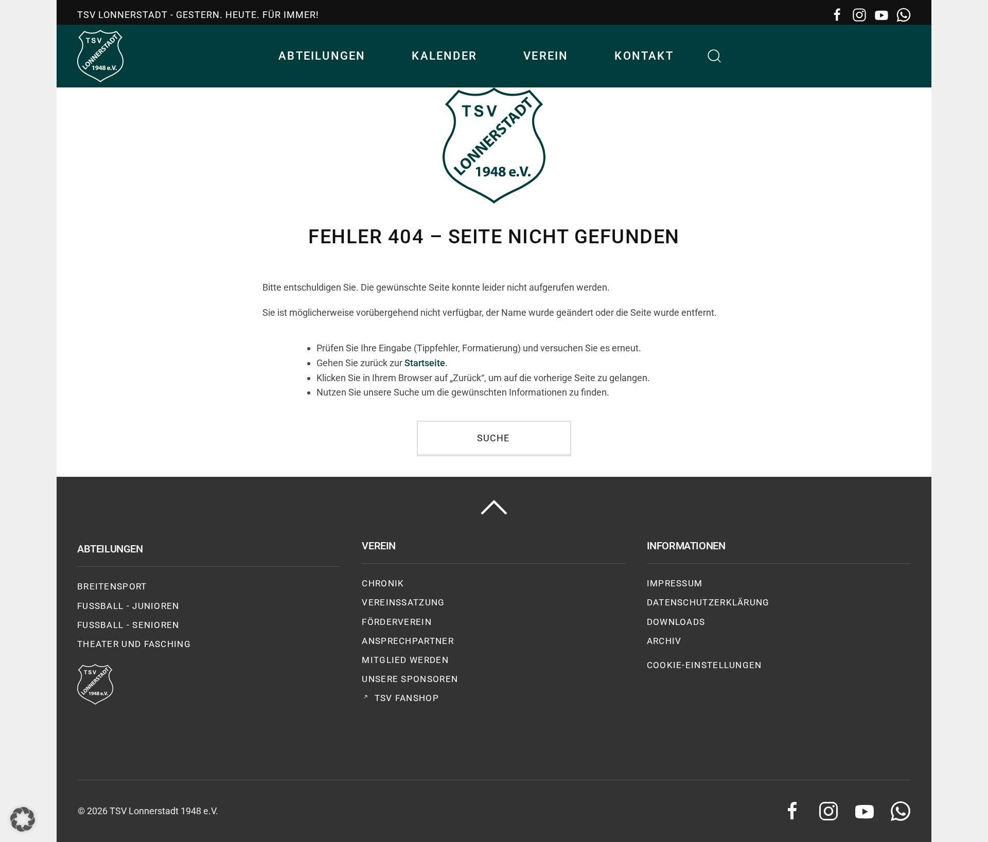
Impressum (675, 583)
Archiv (664, 641)
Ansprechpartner (408, 641)
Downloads (676, 622)
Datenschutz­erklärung (708, 602)
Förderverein (397, 622)
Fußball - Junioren (128, 606)
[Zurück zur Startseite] (100, 56)
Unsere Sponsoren (410, 679)
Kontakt (643, 55)
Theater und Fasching (134, 644)
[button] (714, 56)
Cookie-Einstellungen (704, 665)
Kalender (444, 55)
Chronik (383, 583)
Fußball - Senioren (128, 625)
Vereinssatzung (403, 602)
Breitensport (112, 586)
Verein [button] (545, 55)
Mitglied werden (405, 660)
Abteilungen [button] (321, 55)
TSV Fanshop (407, 698)
